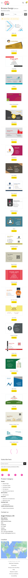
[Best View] (14, 381)
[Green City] (14, 346)
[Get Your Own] (14, 293)
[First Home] (14, 168)
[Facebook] (2, 475)
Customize (14, 35)
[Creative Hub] (14, 44)
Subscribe (4, 470)
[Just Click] (14, 310)
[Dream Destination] (14, 97)
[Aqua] (14, 221)
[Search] (23, 3)
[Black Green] (14, 257)
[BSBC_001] (14, 26)
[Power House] (14, 133)
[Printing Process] (14, 239)
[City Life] (14, 399)
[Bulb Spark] (14, 115)
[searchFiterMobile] (2, 14)
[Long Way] (14, 61)
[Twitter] (9, 475)
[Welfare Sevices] (14, 204)
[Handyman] (14, 150)
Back (26, 10)
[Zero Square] (14, 186)
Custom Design (6, 18)
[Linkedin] (22, 475)
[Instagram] (15, 475)
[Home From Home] (14, 364)
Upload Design (15, 18)
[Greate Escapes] (14, 328)
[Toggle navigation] (2, 3)
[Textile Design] (14, 275)
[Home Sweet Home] (14, 435)
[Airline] (14, 79)
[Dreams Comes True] (14, 417)
